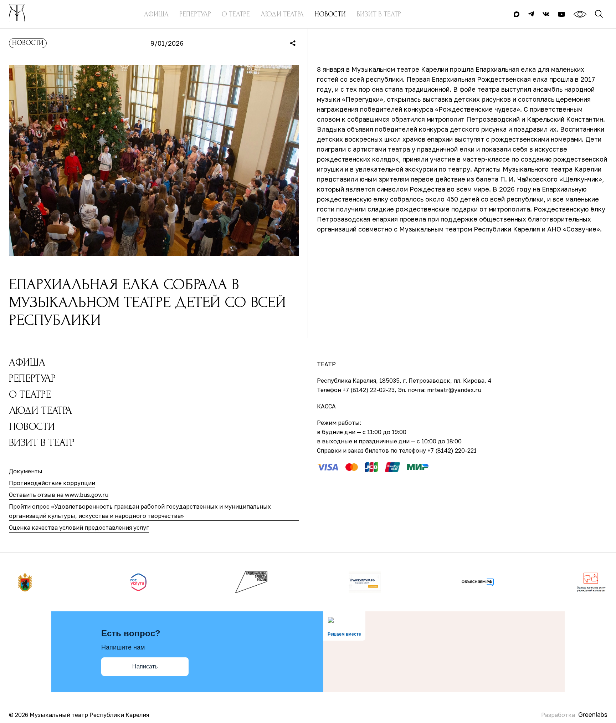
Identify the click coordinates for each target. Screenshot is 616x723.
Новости (27, 43)
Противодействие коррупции (52, 483)
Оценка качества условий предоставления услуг (79, 527)
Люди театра (40, 410)
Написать (145, 666)
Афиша (27, 362)
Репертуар (32, 378)
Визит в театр (42, 442)
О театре (30, 394)
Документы (25, 471)
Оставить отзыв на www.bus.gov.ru (58, 494)
